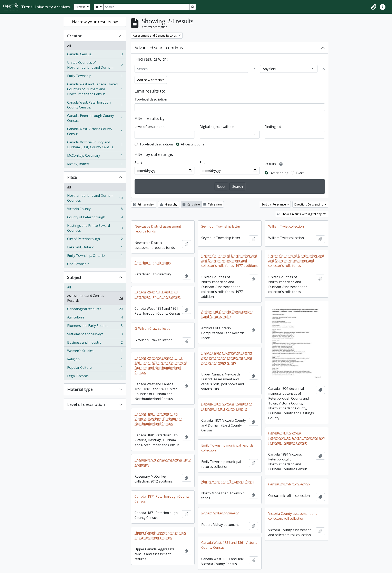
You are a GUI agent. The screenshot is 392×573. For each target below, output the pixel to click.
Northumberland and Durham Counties (95, 198)
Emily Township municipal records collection (227, 447)
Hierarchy (170, 204)
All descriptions (192, 144)
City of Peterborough (95, 240)
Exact (300, 173)
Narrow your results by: (95, 22)
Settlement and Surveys (95, 335)
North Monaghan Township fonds (227, 481)
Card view (193, 204)
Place (72, 177)
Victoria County (95, 210)
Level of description (86, 404)
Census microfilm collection (289, 484)
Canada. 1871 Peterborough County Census (162, 499)
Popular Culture (95, 368)
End (202, 162)
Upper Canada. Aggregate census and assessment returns (160, 535)
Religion (95, 360)
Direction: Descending (309, 204)
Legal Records (95, 377)
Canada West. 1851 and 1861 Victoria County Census (229, 545)
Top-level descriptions (156, 144)
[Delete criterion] (323, 68)
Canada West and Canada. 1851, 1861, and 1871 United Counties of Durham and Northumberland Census (161, 365)
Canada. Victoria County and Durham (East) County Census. (95, 144)
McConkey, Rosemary (95, 156)
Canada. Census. (95, 55)
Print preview (146, 204)
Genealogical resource (95, 310)
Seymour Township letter (220, 226)
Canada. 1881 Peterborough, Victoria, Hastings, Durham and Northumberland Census (158, 419)
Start (138, 162)
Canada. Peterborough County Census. (95, 118)
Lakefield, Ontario (95, 248)
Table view (214, 204)
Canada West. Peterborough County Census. (95, 104)
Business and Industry (95, 343)
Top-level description (151, 99)
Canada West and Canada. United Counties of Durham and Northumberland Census (95, 89)
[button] (373, 6)
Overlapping (279, 173)
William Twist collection (286, 226)
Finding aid (273, 126)
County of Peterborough (95, 218)
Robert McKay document (220, 513)
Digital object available (217, 126)
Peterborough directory (153, 262)
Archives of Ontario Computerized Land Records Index (227, 314)
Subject (74, 277)
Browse (80, 7)
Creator (74, 36)
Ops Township (95, 265)
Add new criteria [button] (149, 80)
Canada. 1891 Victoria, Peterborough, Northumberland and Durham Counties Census (296, 438)
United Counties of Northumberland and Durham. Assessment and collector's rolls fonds (296, 261)
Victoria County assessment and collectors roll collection (292, 516)
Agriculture (95, 318)
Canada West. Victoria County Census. (95, 131)
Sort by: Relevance (274, 204)
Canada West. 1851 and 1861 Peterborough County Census (157, 294)
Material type (80, 389)
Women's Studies (95, 351)
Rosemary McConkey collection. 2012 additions (163, 462)
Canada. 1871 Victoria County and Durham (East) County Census (226, 406)
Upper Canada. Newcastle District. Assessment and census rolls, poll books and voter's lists (227, 358)
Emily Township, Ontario (95, 256)
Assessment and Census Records (95, 298)
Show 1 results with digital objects (303, 214)
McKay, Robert (95, 165)
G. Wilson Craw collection (154, 328)
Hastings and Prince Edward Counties (95, 228)
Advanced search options (159, 47)
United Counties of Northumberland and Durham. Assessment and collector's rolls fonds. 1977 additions (229, 261)
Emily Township (95, 77)
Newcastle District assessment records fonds (158, 228)
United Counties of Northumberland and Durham (95, 65)
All (69, 46)
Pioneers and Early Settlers (95, 326)
